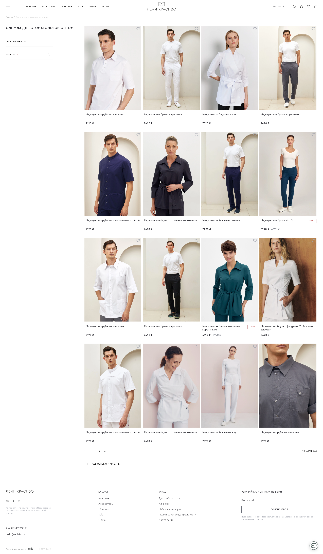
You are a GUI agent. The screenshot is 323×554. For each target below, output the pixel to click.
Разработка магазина (16, 549)
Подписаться (279, 509)
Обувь (92, 7)
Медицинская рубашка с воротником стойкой (113, 220)
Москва (277, 6)
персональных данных (252, 519)
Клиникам (164, 504)
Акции (105, 7)
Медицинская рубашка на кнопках (105, 114)
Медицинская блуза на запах (219, 114)
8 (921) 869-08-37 (16, 528)
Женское (67, 7)
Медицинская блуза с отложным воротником (170, 220)
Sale (80, 7)
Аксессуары (49, 7)
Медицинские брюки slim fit (277, 220)
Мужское (31, 7)
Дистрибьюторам (169, 498)
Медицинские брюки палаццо (219, 432)
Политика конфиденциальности (177, 514)
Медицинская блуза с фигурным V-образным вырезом (287, 328)
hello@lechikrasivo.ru (18, 534)
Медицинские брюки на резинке (163, 114)
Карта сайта (166, 520)
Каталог (103, 492)
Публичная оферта (170, 509)
